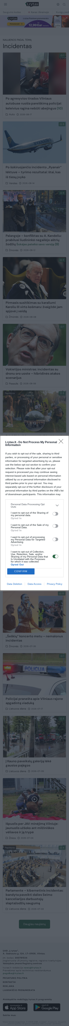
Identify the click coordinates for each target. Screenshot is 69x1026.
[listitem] (34, 505)
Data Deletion (14, 584)
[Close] (62, 442)
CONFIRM (20, 571)
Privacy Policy (54, 584)
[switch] (55, 514)
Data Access (34, 584)
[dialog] (34, 513)
